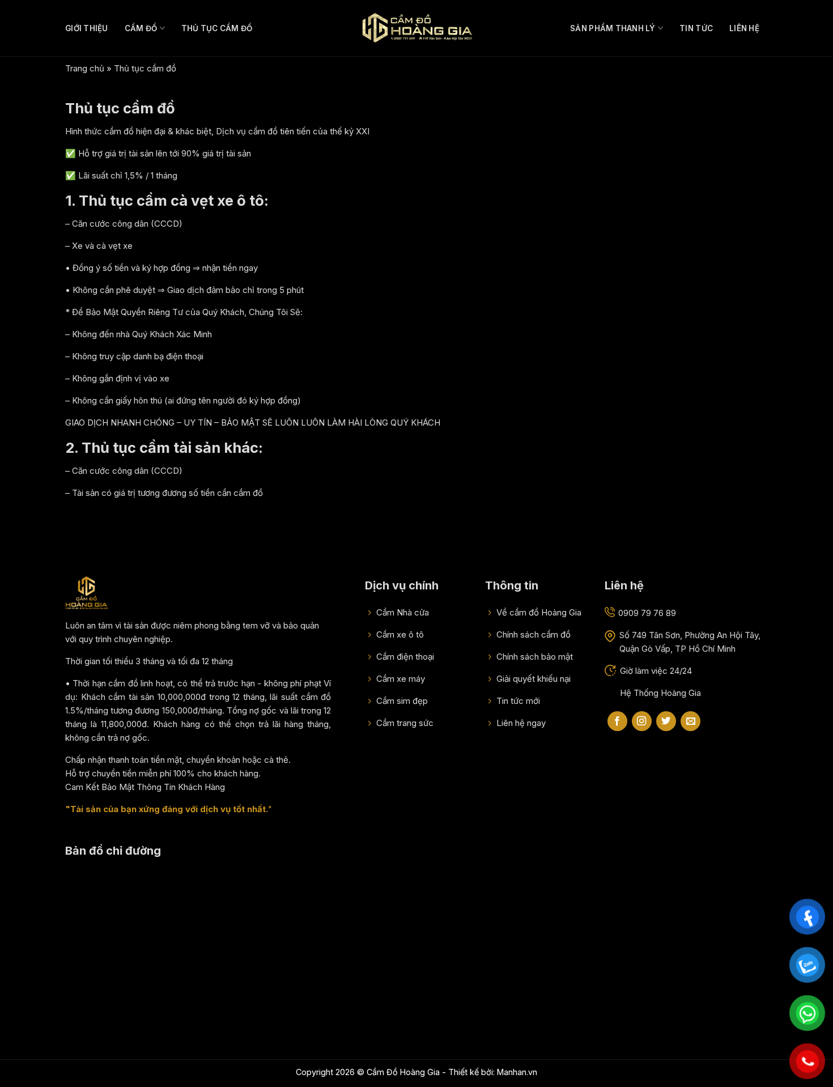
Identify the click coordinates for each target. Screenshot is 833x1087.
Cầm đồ (141, 28)
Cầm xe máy (399, 678)
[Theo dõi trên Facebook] (617, 721)
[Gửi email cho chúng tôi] (690, 721)
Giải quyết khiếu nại (532, 678)
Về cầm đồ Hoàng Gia (537, 612)
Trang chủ (84, 68)
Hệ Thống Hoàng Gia (660, 692)
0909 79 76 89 (647, 613)
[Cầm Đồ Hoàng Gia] (416, 28)
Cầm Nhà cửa (401, 612)
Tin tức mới (517, 700)
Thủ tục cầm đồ (217, 28)
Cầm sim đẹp (401, 700)
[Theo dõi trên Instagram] (642, 721)
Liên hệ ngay (520, 722)
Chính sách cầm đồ (532, 634)
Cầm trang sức (404, 722)
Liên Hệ (744, 28)
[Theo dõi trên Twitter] (666, 721)
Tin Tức (696, 28)
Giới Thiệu (86, 28)
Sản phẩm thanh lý (613, 28)
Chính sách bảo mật (533, 656)
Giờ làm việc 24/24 (656, 670)
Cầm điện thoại (404, 656)
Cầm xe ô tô (399, 634)
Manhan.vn (517, 1072)
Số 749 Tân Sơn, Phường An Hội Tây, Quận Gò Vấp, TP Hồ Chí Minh (689, 642)
